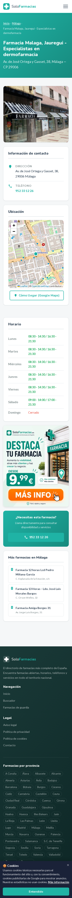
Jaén (56, 814)
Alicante (56, 773)
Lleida (54, 820)
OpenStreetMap (40, 286)
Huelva (9, 814)
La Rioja (9, 820)
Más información (58, 882)
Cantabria (24, 793)
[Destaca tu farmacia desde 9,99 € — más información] (36, 465)
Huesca (23, 814)
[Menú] (65, 6)
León (42, 820)
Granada (10, 807)
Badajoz (52, 780)
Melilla (50, 827)
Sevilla (24, 847)
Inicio (6, 23)
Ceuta (56, 793)
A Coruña (10, 773)
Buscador (9, 700)
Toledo (23, 854)
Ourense (40, 834)
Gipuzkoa (47, 807)
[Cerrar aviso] (68, 865)
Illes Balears (41, 814)
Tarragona (53, 847)
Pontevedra (12, 841)
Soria (37, 847)
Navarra (24, 834)
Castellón (41, 793)
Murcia (9, 834)
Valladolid (54, 854)
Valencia (38, 854)
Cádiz (8, 793)
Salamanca (31, 841)
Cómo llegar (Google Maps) (39, 295)
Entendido (36, 892)
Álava (25, 773)
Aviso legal (10, 725)
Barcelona (11, 787)
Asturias (25, 780)
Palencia (55, 834)
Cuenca (46, 800)
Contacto (9, 745)
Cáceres (56, 787)
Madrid (21, 827)
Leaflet (24, 286)
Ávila (39, 780)
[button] (36, 254)
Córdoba (30, 800)
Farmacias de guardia (16, 707)
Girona (61, 800)
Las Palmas (26, 820)
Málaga (16, 23)
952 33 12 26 (24, 191)
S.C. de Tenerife (53, 841)
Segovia (10, 847)
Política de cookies (15, 738)
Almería (9, 780)
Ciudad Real (12, 800)
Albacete (40, 773)
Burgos (41, 787)
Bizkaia (27, 787)
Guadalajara (29, 807)
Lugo (8, 827)
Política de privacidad (16, 731)
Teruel (9, 854)
